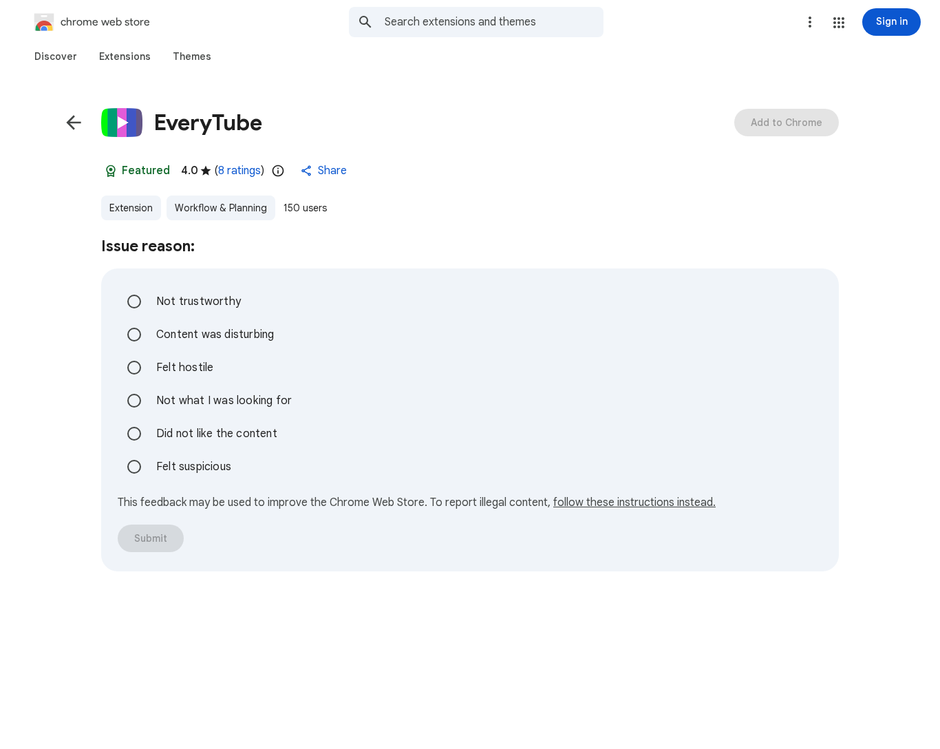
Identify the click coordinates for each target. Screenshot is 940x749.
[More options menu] (810, 22)
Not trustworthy (198, 301)
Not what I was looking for (224, 401)
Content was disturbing (215, 334)
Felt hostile (184, 367)
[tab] (55, 56)
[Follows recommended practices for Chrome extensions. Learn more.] (110, 170)
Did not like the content (216, 434)
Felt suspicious (193, 467)
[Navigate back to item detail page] (73, 122)
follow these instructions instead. (634, 502)
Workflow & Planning (221, 208)
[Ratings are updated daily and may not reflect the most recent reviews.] (278, 170)
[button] (839, 22)
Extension (131, 208)
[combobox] (494, 22)
